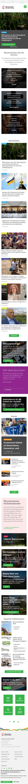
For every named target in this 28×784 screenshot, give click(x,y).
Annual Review (17, 626)
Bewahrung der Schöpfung (14, 97)
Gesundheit (14, 99)
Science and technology (18, 662)
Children (15, 646)
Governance (16, 628)
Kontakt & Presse (19, 756)
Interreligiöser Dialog (14, 122)
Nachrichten (4, 756)
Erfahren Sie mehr (8, 44)
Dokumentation (18, 754)
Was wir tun (4, 761)
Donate (7, 687)
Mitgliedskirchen (5, 754)
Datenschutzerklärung (7, 381)
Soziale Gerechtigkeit (14, 101)
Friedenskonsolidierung (14, 124)
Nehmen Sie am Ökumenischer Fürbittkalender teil (11, 528)
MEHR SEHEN (14, 335)
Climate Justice (17, 644)
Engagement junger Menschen (14, 76)
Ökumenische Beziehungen (14, 74)
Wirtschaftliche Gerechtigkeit (14, 103)
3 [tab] (14, 47)
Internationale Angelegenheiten (14, 125)
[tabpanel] (14, 30)
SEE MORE (14, 492)
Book (6, 586)
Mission (14, 78)
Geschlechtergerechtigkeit (14, 95)
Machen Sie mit (18, 752)
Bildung (14, 73)
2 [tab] (12, 47)
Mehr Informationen (5, 779)
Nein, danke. (16, 781)
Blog (16, 759)
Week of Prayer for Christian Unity (13, 409)
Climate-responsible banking (19, 651)
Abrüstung (14, 118)
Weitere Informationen (11, 612)
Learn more (8, 360)
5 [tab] (17, 47)
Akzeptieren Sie (6, 781)
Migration (14, 120)
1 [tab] (11, 47)
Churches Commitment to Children (19, 648)
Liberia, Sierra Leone (14, 539)
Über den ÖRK (4, 752)
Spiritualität (14, 80)
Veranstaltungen (5, 759)
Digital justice (16, 664)
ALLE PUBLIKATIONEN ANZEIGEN (14, 671)
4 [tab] (15, 47)
